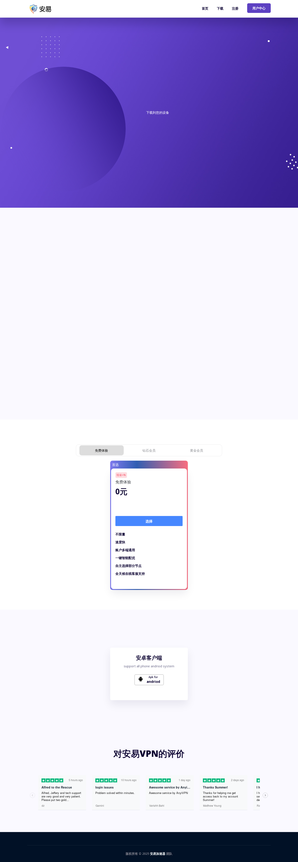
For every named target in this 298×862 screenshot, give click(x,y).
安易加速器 (157, 854)
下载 (220, 8)
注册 (235, 8)
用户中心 (258, 8)
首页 (205, 8)
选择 (149, 521)
